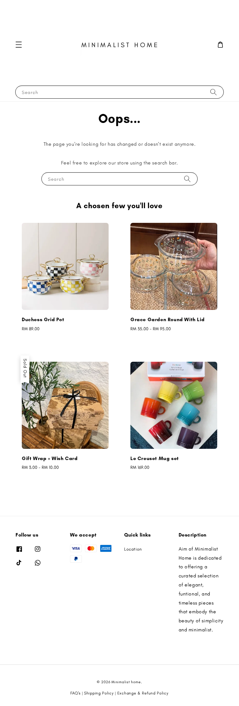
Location (133, 549)
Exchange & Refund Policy (143, 693)
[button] (19, 44)
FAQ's (75, 693)
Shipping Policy (99, 693)
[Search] (213, 92)
